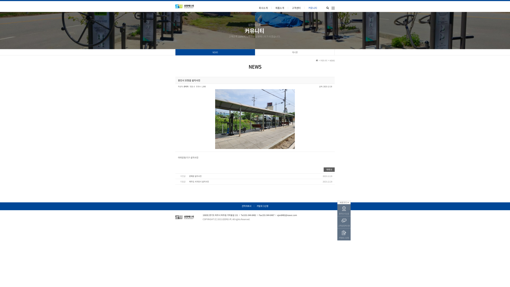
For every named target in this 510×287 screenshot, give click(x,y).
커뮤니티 (312, 8)
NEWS (215, 52)
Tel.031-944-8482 (248, 215)
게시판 (295, 52)
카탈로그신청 (262, 206)
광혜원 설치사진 (195, 176)
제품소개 (279, 8)
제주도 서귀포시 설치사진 (199, 181)
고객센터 (296, 8)
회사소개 (263, 8)
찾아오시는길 (344, 213)
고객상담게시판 (344, 225)
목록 (328, 169)
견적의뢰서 (246, 206)
